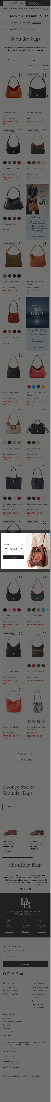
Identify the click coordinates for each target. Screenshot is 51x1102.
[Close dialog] (47, 534)
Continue (12, 557)
